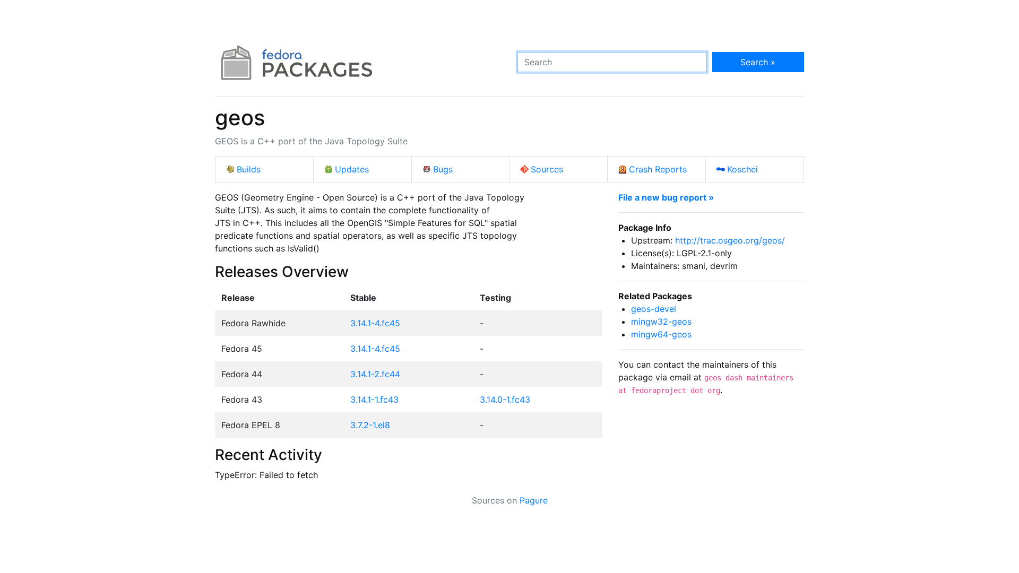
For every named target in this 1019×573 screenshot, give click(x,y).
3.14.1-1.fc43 (374, 399)
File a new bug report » (666, 197)
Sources (547, 169)
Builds (249, 169)
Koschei (742, 169)
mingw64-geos (661, 334)
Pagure (534, 500)
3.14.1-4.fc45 (375, 323)
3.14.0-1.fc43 (505, 399)
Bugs (443, 169)
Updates (352, 169)
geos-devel (653, 308)
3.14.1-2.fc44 (375, 374)
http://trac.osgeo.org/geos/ (730, 240)
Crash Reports (658, 169)
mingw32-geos (661, 321)
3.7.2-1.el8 (370, 425)
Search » (757, 62)
